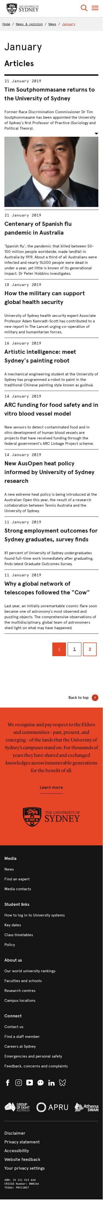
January (68, 24)
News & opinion (29, 24)
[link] (51, 869)
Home (6, 24)
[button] (84, 9)
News (52, 24)
